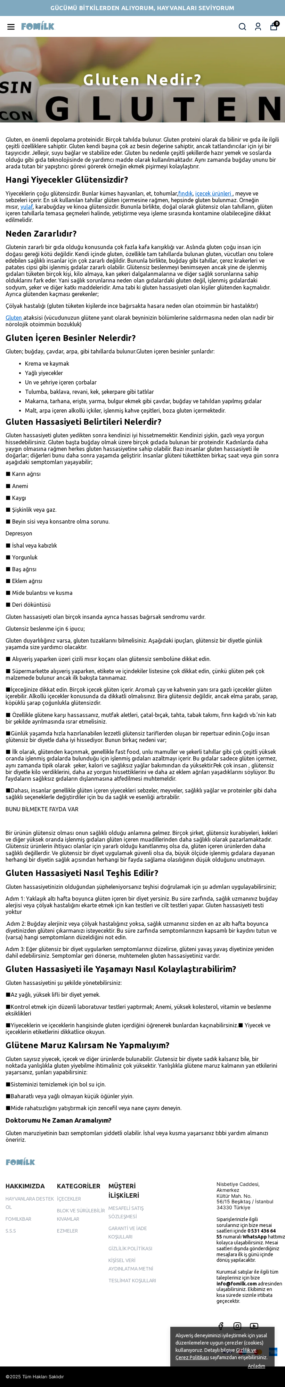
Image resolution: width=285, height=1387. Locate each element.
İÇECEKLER (69, 1199)
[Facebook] (221, 1326)
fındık (185, 193)
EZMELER (67, 1231)
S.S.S (11, 1231)
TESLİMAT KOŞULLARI (132, 1280)
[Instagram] (237, 1326)
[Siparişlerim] (258, 26)
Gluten (14, 317)
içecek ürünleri (214, 193)
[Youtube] (254, 1326)
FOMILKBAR (18, 1219)
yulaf (27, 207)
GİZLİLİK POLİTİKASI (130, 1248)
